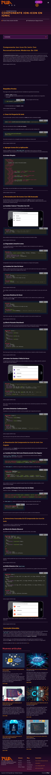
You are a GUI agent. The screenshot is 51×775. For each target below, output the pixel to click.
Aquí (15, 643)
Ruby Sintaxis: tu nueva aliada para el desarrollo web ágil (12, 703)
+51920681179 (37, 763)
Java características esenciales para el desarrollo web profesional (12, 737)
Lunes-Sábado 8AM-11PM (40, 765)
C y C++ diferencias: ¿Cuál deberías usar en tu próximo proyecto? (37, 703)
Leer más (5, 683)
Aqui (28, 643)
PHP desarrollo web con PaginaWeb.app (36, 669)
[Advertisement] (25, 75)
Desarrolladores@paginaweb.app (41, 760)
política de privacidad (39, 768)
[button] (48, 2)
